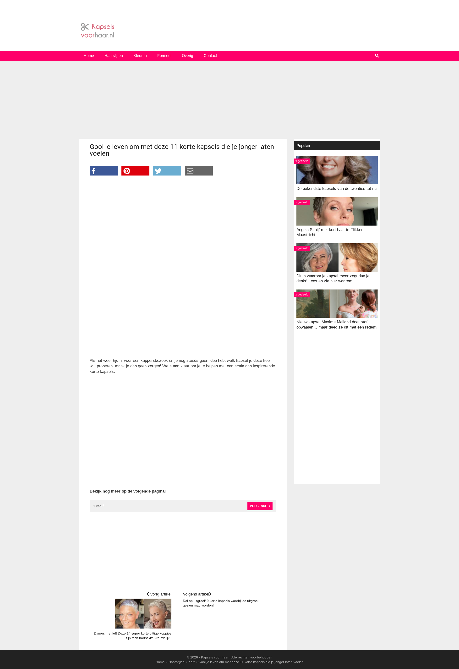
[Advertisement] (229, 101)
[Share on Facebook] (104, 171)
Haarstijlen (177, 662)
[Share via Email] (199, 171)
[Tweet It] (167, 171)
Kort (191, 662)
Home (160, 662)
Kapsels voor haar (229, 30)
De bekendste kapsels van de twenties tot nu (336, 188)
